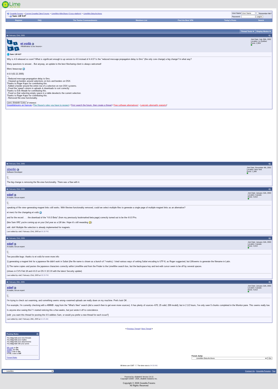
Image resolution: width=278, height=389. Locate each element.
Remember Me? (265, 13)
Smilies (9, 350)
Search (261, 20)
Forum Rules (12, 357)
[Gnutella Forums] (11, 7)
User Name (236, 13)
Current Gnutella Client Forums (37, 13)
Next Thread (146, 329)
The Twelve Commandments (85, 20)
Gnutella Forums (16, 13)
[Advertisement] (139, 135)
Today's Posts (230, 20)
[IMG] (9, 351)
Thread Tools (246, 31)
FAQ (40, 20)
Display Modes (262, 31)
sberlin (11, 169)
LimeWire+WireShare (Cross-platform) (66, 13)
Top (273, 371)
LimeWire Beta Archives (92, 13)
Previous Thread (133, 329)
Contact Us (250, 371)
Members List (141, 20)
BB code (10, 348)
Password (236, 17)
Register (18, 20)
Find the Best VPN (185, 20)
